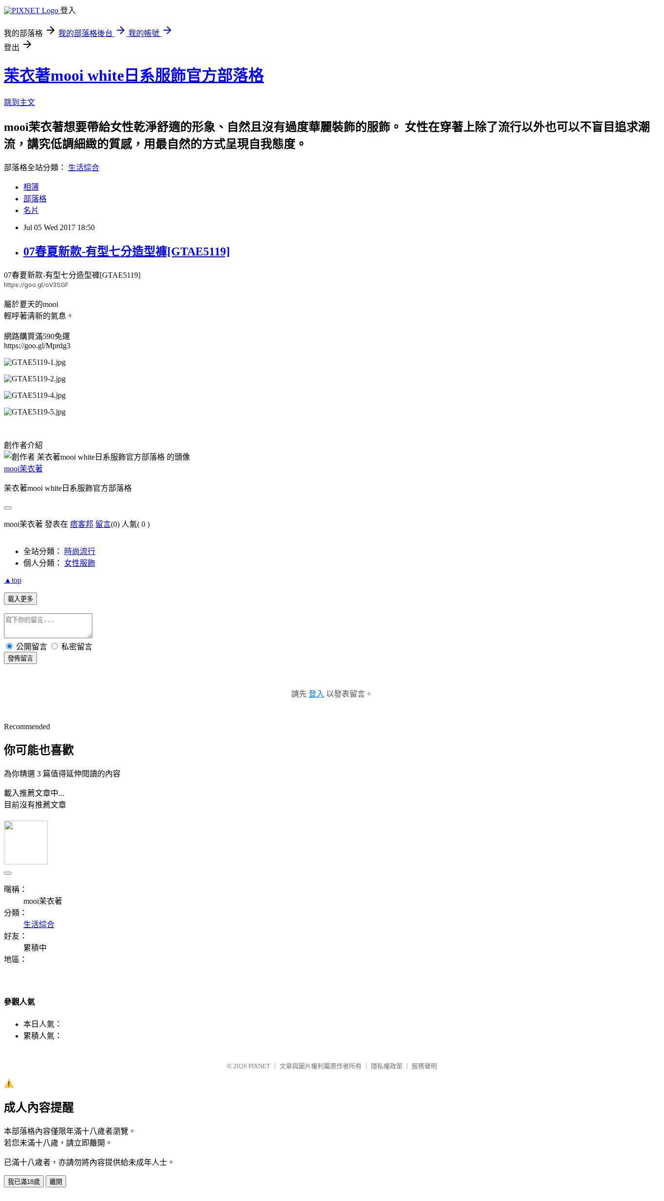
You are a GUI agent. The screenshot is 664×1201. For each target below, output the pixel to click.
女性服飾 (79, 563)
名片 (31, 210)
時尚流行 (79, 551)
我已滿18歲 (24, 1181)
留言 (103, 524)
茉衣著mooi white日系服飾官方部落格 (134, 75)
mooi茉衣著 (23, 469)
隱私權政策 (386, 1066)
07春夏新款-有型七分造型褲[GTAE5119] (126, 251)
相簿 (31, 187)
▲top (12, 580)
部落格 (35, 199)
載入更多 (20, 599)
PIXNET (259, 1066)
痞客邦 (81, 524)
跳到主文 (19, 102)
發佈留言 (20, 658)
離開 (56, 1181)
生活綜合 (83, 167)
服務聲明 (424, 1066)
